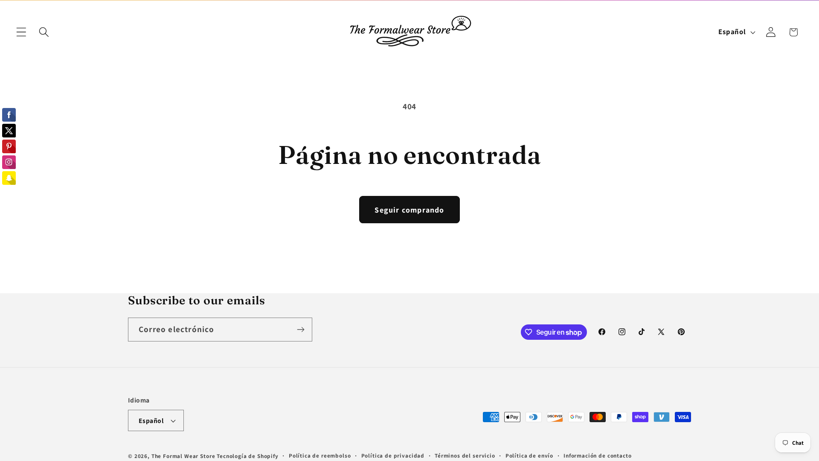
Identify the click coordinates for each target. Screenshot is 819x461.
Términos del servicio (465, 455)
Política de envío (529, 455)
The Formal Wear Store (183, 456)
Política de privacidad (392, 455)
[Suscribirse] (300, 329)
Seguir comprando (409, 210)
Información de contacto (597, 455)
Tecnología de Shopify (248, 456)
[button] (21, 32)
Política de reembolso (320, 455)
